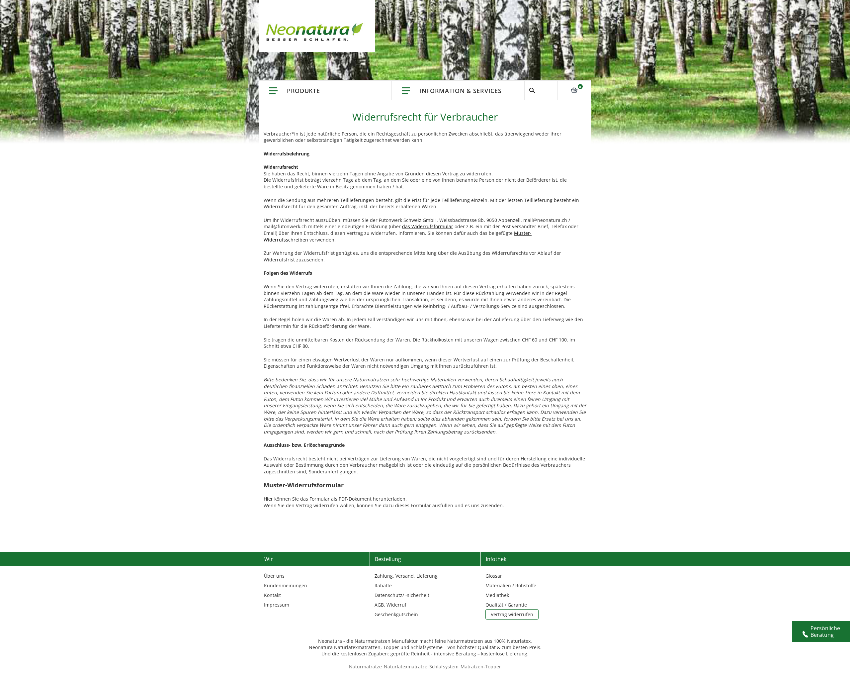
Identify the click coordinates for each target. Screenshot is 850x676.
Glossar (493, 576)
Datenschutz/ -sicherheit (402, 595)
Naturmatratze (365, 666)
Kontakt (272, 595)
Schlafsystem (444, 666)
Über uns (274, 576)
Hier (269, 499)
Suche (541, 90)
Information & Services (460, 91)
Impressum (276, 605)
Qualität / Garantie (506, 605)
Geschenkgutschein (396, 614)
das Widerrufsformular (427, 226)
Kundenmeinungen (285, 585)
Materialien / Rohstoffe (510, 585)
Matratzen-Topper (481, 666)
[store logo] (316, 33)
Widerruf (396, 605)
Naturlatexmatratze (405, 666)
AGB (379, 605)
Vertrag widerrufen (512, 614)
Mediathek (497, 595)
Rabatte (383, 585)
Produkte (303, 91)
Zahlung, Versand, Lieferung (406, 576)
